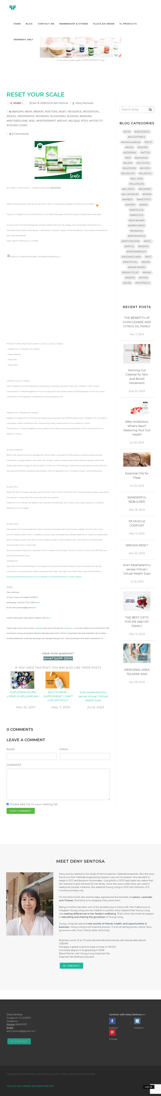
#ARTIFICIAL (130, 262)
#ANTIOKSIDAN (131, 241)
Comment (14, 764)
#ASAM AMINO (136, 267)
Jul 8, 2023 (95, 707)
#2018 (127, 131)
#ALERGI (145, 168)
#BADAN (17, 111)
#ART (148, 256)
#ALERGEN (129, 168)
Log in (148, 1087)
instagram (68, 628)
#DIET (63, 111)
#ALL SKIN (136, 178)
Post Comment (20, 811)
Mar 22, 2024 (137, 553)
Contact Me (46, 23)
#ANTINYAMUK (136, 236)
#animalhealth (136, 220)
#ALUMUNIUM (130, 194)
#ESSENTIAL (91, 111)
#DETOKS (51, 111)
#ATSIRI (143, 277)
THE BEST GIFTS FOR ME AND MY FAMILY (137, 622)
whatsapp (38, 628)
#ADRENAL (130, 152)
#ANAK (143, 204)
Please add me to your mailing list (34, 804)
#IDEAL (11, 116)
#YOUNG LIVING (17, 125)
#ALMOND (145, 189)
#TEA (84, 120)
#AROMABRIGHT (136, 251)
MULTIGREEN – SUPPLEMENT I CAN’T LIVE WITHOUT (58, 696)
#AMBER (127, 199)
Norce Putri (55, 188)
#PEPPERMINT (46, 120)
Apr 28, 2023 (137, 682)
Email (64, 749)
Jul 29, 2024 (136, 442)
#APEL (148, 241)
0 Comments (20, 133)
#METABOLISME (17, 120)
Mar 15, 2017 (25, 707)
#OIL (32, 120)
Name (11, 749)
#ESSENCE (75, 111)
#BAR (28, 111)
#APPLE (129, 246)
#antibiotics (136, 230)
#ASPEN (130, 277)
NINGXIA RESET (137, 545)
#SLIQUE (74, 120)
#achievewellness (131, 142)
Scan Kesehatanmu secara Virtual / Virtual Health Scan (93, 696)
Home (17, 23)
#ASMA (147, 272)
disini (37, 602)
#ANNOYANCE (136, 225)
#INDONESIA (26, 116)
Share (17, 103)
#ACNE (129, 147)
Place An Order (103, 23)
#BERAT (38, 111)
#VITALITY (96, 120)
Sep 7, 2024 (137, 334)
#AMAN (147, 194)
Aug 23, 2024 (137, 391)
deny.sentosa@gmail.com (21, 1031)
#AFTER (145, 152)
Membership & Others (73, 23)
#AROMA (143, 246)
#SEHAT (62, 120)
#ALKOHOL (145, 173)
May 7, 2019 (60, 707)
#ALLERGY (128, 189)
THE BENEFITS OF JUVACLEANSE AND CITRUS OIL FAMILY (137, 322)
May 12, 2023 (137, 634)
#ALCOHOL (143, 163)
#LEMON (72, 116)
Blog (29, 23)
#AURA (127, 283)
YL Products (128, 23)
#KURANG (42, 116)
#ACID (148, 142)
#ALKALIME (128, 173)
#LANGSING (58, 116)
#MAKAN (85, 116)
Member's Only (23, 39)
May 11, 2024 (137, 533)
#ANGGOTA (136, 215)
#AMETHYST (144, 199)
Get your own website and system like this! (30, 1086)
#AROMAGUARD (131, 256)
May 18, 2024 (137, 509)
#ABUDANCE (142, 131)
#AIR (128, 157)
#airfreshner (141, 157)
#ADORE (143, 147)
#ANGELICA (136, 210)
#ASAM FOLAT (130, 272)
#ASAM (146, 262)
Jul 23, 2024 (137, 485)
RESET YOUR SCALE (36, 94)
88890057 (21, 1024)
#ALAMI (128, 163)
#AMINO (130, 204)
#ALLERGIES (136, 183)
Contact (73, 965)
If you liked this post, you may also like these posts (58, 667)
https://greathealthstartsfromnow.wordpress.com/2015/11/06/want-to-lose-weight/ (44, 576)
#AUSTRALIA (142, 283)
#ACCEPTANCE (136, 137)
